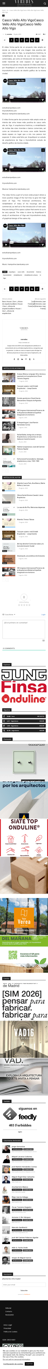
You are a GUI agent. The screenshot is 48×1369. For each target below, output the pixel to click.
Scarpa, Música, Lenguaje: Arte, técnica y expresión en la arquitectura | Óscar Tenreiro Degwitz (31, 376)
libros (4, 466)
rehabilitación (18, 275)
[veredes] (3, 34)
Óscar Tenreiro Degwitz (21, 1207)
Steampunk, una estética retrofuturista (31, 556)
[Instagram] (18, 359)
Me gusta (40, 716)
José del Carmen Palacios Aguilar (25, 1237)
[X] (16, 40)
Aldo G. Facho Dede (20, 1248)
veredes (9, 34)
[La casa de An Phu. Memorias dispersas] (8, 511)
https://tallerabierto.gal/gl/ (18, 1192)
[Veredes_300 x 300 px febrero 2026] (24, 916)
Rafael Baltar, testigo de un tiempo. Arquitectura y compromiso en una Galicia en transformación (29, 437)
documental (30, 272)
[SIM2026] (24, 1001)
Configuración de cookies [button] (13, 1364)
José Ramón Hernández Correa (24, 1167)
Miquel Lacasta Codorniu (22, 1157)
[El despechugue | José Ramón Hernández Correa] (8, 426)
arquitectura (6, 393)
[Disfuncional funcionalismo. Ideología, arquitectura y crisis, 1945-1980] (8, 462)
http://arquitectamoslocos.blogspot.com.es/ (23, 1171)
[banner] (24, 1077)
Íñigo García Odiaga (20, 1197)
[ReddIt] (37, 40)
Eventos (6, 978)
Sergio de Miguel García (21, 1258)
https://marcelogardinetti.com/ (20, 1232)
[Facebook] (11, 40)
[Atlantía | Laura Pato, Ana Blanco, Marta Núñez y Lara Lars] (8, 486)
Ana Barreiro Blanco (20, 1187)
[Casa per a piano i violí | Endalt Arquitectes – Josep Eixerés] (8, 389)
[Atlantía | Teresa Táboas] (8, 523)
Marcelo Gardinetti (19, 1227)
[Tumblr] (30, 359)
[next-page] (7, 470)
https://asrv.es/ (16, 1222)
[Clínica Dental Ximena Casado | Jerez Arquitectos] (8, 498)
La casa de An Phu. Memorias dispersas (31, 507)
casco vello (21, 272)
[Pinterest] (22, 40)
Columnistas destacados (12, 1140)
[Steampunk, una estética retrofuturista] (8, 559)
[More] (42, 40)
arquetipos (12, 272)
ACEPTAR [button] (29, 1364)
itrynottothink (7, 275)
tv (7, 10)
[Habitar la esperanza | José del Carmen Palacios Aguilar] (8, 450)
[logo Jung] (24, 675)
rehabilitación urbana (31, 275)
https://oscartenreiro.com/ (19, 1212)
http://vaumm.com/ (17, 1202)
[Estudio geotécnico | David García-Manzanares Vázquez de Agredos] (8, 401)
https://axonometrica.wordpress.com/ (22, 1161)
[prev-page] (3, 470)
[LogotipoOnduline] (24, 698)
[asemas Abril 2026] (24, 800)
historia (38, 272)
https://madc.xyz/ (16, 1182)
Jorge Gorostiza (18, 1146)
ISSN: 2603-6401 (8, 1340)
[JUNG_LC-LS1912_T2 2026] (24, 762)
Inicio (4, 10)
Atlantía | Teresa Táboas (25, 519)
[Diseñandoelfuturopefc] (24, 954)
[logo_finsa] (24, 686)
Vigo (4, 278)
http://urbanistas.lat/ (17, 1252)
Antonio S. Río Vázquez (21, 1217)
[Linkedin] (32, 40)
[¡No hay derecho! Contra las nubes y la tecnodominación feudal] (8, 547)
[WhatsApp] (27, 40)
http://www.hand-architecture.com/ (21, 1263)
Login (43, 614)
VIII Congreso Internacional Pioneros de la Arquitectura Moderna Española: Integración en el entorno (30, 413)
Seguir (41, 721)
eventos (5, 442)
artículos (5, 381)
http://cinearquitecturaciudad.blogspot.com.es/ (24, 1151)
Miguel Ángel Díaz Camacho (23, 1177)
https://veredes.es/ (24, 342)
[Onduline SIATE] (24, 837)
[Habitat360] (24, 875)
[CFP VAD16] (24, 1039)
